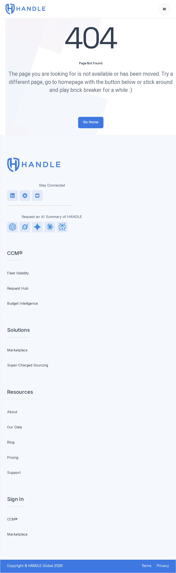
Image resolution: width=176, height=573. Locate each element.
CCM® (12, 519)
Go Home (90, 122)
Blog (10, 442)
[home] (32, 9)
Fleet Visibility (18, 273)
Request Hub (17, 288)
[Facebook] (37, 195)
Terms (147, 566)
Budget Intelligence (22, 303)
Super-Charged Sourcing (27, 365)
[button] (164, 9)
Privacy (163, 566)
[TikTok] (25, 195)
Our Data (14, 427)
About (12, 412)
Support (14, 472)
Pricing (12, 457)
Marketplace (17, 350)
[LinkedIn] (12, 195)
